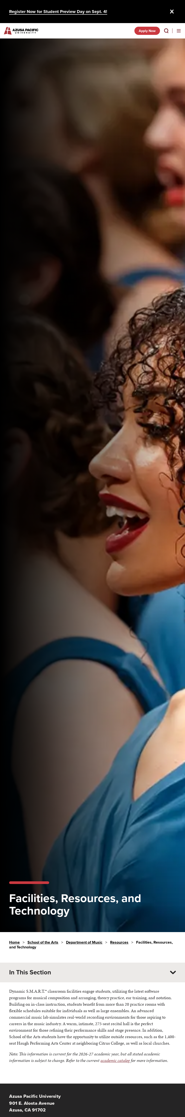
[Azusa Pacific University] (21, 30)
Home (14, 942)
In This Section (30, 972)
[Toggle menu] (178, 30)
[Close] (172, 11)
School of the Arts (42, 942)
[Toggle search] (166, 30)
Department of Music (84, 942)
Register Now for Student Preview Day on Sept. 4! (58, 11)
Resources (119, 942)
